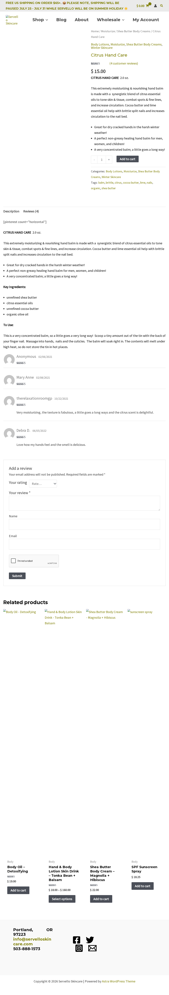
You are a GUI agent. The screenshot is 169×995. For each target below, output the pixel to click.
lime (142, 182)
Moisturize (108, 31)
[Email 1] (92, 948)
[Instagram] (79, 948)
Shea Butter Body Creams (133, 31)
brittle (109, 182)
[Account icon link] (155, 5)
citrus (118, 182)
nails (149, 182)
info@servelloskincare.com (32, 941)
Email (13, 536)
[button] (161, 6)
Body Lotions (100, 44)
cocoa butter (131, 182)
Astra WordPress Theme (118, 981)
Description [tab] (11, 211)
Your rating (18, 482)
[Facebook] (76, 940)
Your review (20, 492)
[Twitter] (90, 940)
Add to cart (127, 159)
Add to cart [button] (18, 890)
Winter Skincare (102, 47)
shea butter (108, 188)
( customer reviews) (123, 63)
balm (101, 182)
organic (95, 188)
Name (13, 516)
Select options (62, 899)
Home (95, 31)
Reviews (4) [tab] (31, 211)
